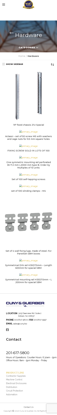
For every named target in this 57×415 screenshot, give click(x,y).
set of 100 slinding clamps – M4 (28, 191)
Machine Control (14, 379)
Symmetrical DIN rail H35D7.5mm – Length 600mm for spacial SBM (28, 266)
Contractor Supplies (16, 376)
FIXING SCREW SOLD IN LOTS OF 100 (28, 150)
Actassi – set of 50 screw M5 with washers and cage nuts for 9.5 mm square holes (28, 137)
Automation (11, 394)
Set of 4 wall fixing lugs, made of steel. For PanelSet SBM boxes (29, 252)
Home (21, 56)
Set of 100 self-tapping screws (28, 179)
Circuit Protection (14, 391)
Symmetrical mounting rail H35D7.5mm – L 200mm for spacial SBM (28, 281)
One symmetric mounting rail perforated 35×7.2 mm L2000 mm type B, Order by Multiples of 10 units (28, 165)
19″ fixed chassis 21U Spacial (28, 125)
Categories (27, 47)
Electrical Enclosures (16, 383)
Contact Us (28, 407)
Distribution (11, 387)
